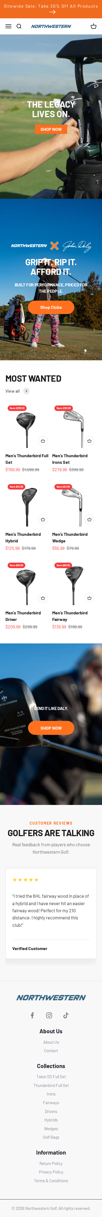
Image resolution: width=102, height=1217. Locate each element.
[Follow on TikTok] (66, 1015)
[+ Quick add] (43, 441)
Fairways (51, 1102)
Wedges (51, 1128)
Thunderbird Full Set (51, 1085)
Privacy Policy (51, 1171)
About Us (51, 1042)
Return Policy (51, 1163)
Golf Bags (51, 1137)
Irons (51, 1093)
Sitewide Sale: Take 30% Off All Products (51, 5)
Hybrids (51, 1119)
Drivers (51, 1111)
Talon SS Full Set (51, 1076)
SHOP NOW (51, 129)
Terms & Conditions (51, 1180)
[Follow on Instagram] (49, 1015)
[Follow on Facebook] (32, 1015)
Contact (51, 1050)
